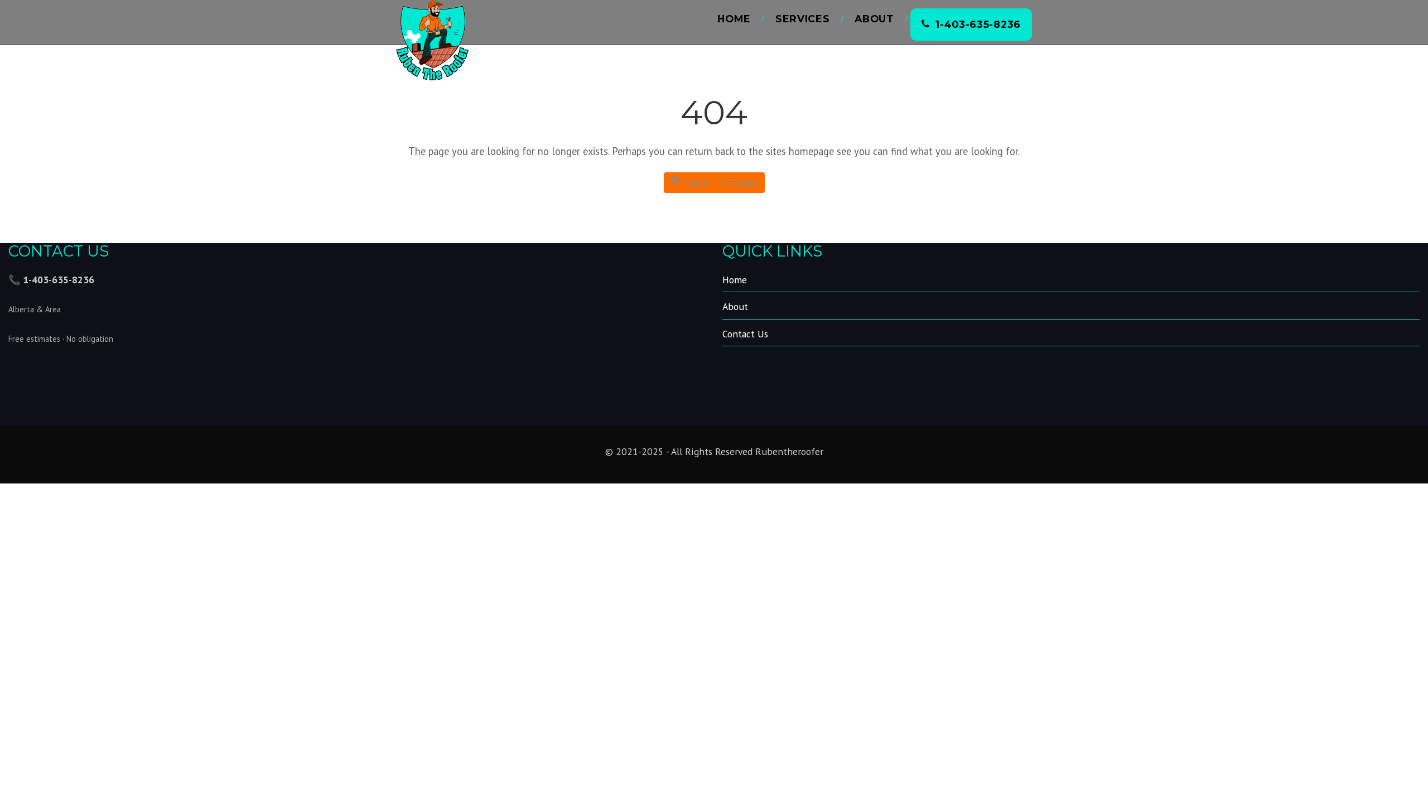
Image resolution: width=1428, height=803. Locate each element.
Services (802, 19)
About (874, 19)
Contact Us (745, 333)
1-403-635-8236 (978, 24)
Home (733, 19)
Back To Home (721, 182)
